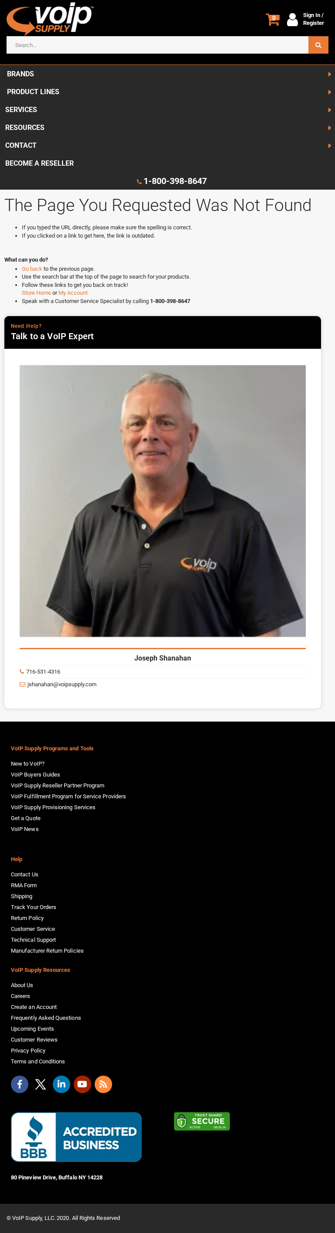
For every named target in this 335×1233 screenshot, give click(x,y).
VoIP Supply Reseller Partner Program (57, 785)
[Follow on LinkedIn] (61, 1084)
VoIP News (25, 829)
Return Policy (27, 918)
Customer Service (33, 929)
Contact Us (24, 874)
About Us (22, 985)
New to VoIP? (27, 763)
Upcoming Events (32, 1028)
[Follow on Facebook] (19, 1084)
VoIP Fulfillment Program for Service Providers (68, 796)
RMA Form (24, 885)
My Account (73, 293)
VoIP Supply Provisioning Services (53, 807)
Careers (20, 996)
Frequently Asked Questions (46, 1018)
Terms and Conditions (38, 1061)
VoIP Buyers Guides (35, 774)
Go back (33, 269)
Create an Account (34, 1007)
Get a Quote (26, 818)
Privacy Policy (28, 1050)
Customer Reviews (34, 1039)
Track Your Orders (33, 907)
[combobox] (167, 45)
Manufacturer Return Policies (47, 950)
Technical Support (33, 940)
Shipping (22, 896)
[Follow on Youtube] (82, 1084)
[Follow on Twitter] (40, 1086)
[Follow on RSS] (103, 1084)
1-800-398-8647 (175, 181)
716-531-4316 (43, 671)
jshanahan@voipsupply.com (61, 684)
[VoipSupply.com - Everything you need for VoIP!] (50, 19)
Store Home (37, 293)
